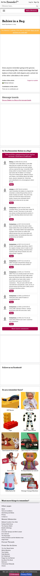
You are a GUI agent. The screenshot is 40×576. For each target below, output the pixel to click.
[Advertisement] (20, 50)
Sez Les (4, 530)
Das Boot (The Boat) (7, 560)
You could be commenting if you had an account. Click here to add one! (20, 155)
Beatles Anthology (7, 528)
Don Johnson (5, 534)
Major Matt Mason (30, 430)
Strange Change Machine (29, 491)
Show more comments (20, 329)
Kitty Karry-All (10, 491)
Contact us (4, 516)
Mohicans (4, 562)
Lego (10, 430)
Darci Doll (10, 470)
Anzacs (4, 566)
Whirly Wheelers (6, 550)
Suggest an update (32, 80)
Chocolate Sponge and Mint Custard (12, 532)
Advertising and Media (8, 513)
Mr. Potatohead (6, 556)
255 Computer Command (29, 450)
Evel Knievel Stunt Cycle (10, 450)
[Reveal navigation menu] (4, 11)
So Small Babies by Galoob (29, 470)
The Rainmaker (6, 535)
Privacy (4, 514)
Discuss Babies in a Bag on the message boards (16, 100)
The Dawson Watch (7, 526)
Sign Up (36, 2)
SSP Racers (10, 410)
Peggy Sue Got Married (8, 558)
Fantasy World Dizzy (7, 524)
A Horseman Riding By (8, 564)
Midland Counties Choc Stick (10, 522)
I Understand (14, 574)
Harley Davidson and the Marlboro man (12, 537)
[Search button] (37, 6)
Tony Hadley (5, 552)
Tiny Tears (29, 410)
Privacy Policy (26, 574)
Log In (31, 2)
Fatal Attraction (6, 554)
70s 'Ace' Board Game (8, 548)
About (3, 509)
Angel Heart (5, 539)
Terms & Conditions (7, 511)
